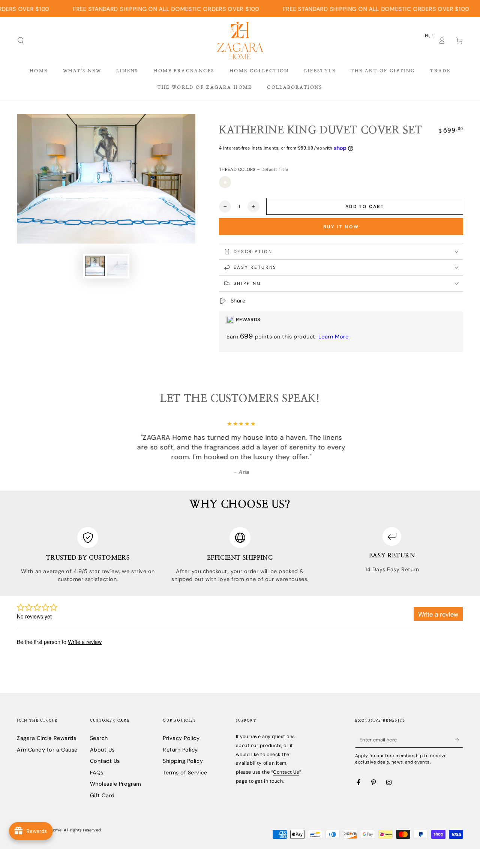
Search (99, 738)
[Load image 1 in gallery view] (95, 266)
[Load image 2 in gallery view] (117, 266)
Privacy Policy (181, 738)
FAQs (97, 772)
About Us (102, 749)
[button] (21, 40)
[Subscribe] (459, 739)
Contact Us (105, 761)
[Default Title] (225, 182)
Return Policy (180, 749)
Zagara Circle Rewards (46, 738)
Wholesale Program (115, 783)
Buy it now (341, 227)
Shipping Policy (183, 761)
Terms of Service (185, 772)
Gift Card (102, 795)
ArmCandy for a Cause (47, 749)
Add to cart (364, 207)
